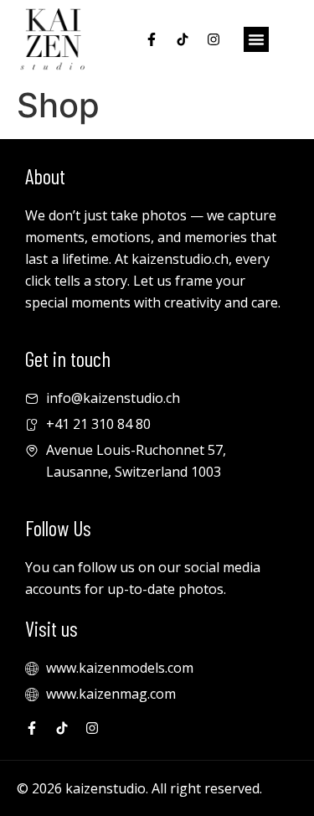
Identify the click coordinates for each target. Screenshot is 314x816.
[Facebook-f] (151, 39)
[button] (256, 39)
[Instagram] (213, 39)
